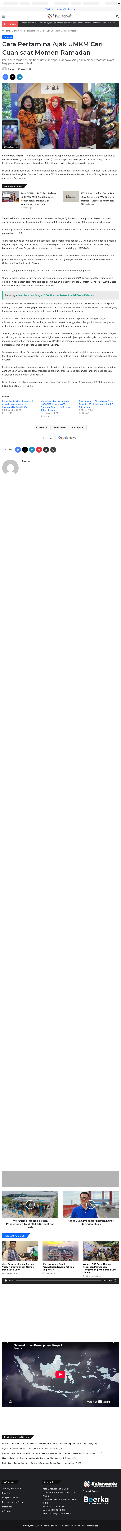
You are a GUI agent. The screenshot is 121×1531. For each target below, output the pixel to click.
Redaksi (6, 1494)
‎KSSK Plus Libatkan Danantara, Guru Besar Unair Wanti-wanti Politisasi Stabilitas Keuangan (98, 198)
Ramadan (78, 428)
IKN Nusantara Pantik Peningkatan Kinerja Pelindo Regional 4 (58, 1268)
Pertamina (60, 428)
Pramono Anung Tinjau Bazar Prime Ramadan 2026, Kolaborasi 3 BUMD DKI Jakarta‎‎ (96, 404)
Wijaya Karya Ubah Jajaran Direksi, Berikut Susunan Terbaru (29, 1449)
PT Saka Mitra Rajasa (88, 1526)
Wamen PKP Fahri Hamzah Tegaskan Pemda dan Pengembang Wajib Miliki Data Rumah (100, 1269)
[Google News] (67, 438)
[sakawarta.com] (60, 16)
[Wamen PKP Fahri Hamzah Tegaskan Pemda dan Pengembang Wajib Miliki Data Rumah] (101, 1252)
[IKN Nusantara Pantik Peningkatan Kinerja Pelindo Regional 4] (60, 1252)
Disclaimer (7, 1507)
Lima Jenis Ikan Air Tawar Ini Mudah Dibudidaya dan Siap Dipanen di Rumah (36, 1459)
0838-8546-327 (57, 1511)
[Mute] (110, 1281)
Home (7, 31)
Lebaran (42, 428)
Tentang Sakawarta (11, 1489)
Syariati (11, 69)
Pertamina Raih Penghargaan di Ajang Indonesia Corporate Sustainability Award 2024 (17, 404)
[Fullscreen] (114, 1281)
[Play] (6, 1281)
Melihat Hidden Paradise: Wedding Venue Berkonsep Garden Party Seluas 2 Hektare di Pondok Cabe (48, 1454)
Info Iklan (6, 1512)
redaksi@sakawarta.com (60, 1514)
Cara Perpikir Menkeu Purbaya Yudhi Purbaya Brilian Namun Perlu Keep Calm (18, 1268)
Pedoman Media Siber (12, 1503)
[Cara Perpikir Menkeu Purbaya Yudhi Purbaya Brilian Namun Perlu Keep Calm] (20, 1252)
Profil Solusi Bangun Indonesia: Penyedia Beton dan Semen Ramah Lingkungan (38, 1464)
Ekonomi (15, 31)
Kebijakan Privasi (10, 1498)
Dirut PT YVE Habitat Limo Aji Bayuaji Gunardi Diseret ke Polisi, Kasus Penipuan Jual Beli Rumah (46, 1444)
